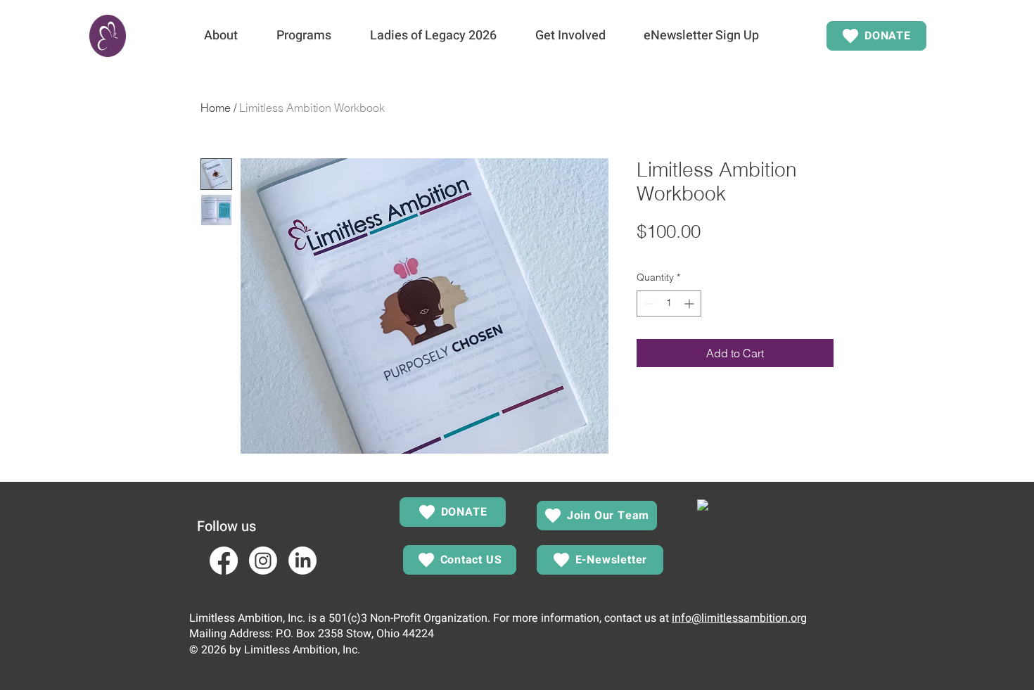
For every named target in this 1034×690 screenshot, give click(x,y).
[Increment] (690, 303)
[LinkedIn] (302, 561)
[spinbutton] (669, 303)
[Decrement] (647, 303)
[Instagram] (263, 561)
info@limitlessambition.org (739, 618)
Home (215, 108)
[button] (220, 36)
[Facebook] (224, 561)
